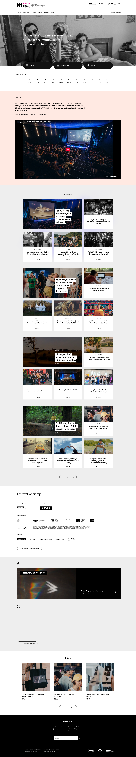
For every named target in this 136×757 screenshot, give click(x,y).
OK (80, 738)
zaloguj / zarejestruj (116, 12)
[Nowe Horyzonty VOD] (101, 4)
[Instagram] (108, 4)
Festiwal (19, 12)
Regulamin (52, 751)
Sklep (52, 12)
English (119, 3)
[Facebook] (106, 4)
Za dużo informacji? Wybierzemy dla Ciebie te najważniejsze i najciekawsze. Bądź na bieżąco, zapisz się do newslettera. (68, 729)
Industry (40, 12)
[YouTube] (112, 4)
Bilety (24, 12)
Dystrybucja (46, 12)
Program (29, 12)
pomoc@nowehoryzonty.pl (31, 751)
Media (34, 12)
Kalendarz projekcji (21, 74)
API (56, 751)
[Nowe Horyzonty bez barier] (115, 4)
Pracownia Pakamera (54, 749)
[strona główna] (32, 4)
